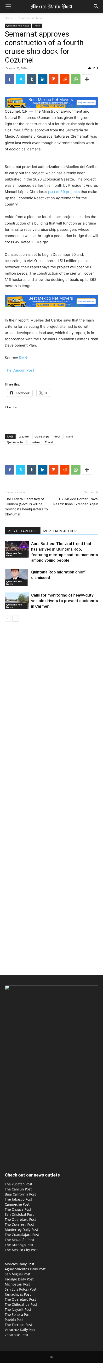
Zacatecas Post (16, 1334)
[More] (87, 79)
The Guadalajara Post (22, 1234)
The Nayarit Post (18, 1309)
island (69, 436)
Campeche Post (17, 1204)
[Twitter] (20, 79)
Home (9, 18)
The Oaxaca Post (18, 1209)
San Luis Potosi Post (20, 1289)
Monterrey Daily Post (21, 1229)
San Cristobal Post (19, 1214)
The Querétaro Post (20, 1219)
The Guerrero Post (19, 1224)
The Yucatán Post (18, 1184)
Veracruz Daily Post (20, 1329)
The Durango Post (19, 1244)
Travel (36, 25)
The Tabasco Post (18, 1199)
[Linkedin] (42, 79)
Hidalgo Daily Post (19, 1279)
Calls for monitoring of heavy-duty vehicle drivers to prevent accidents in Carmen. (64, 601)
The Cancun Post (19, 370)
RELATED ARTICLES (23, 531)
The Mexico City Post (21, 1249)
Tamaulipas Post (18, 1294)
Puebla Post (14, 1319)
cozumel (24, 436)
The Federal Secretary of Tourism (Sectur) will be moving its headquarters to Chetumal (26, 506)
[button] (8, 6)
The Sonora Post (18, 1314)
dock (57, 436)
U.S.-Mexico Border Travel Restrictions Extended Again (75, 501)
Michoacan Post (17, 1284)
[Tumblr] (31, 79)
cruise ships (41, 436)
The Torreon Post (18, 1324)
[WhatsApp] (75, 79)
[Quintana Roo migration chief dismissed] (17, 577)
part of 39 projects (64, 191)
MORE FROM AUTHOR (60, 531)
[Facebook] (9, 79)
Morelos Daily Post (19, 1264)
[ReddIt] (64, 79)
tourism (35, 442)
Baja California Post (20, 1194)
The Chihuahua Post (21, 1304)
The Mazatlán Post (19, 1239)
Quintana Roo (15, 442)
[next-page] (15, 619)
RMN (23, 357)
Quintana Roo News (30, 18)
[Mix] (53, 79)
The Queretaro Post (20, 1299)
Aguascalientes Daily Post (25, 1269)
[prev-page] (8, 619)
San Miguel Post (17, 1274)
